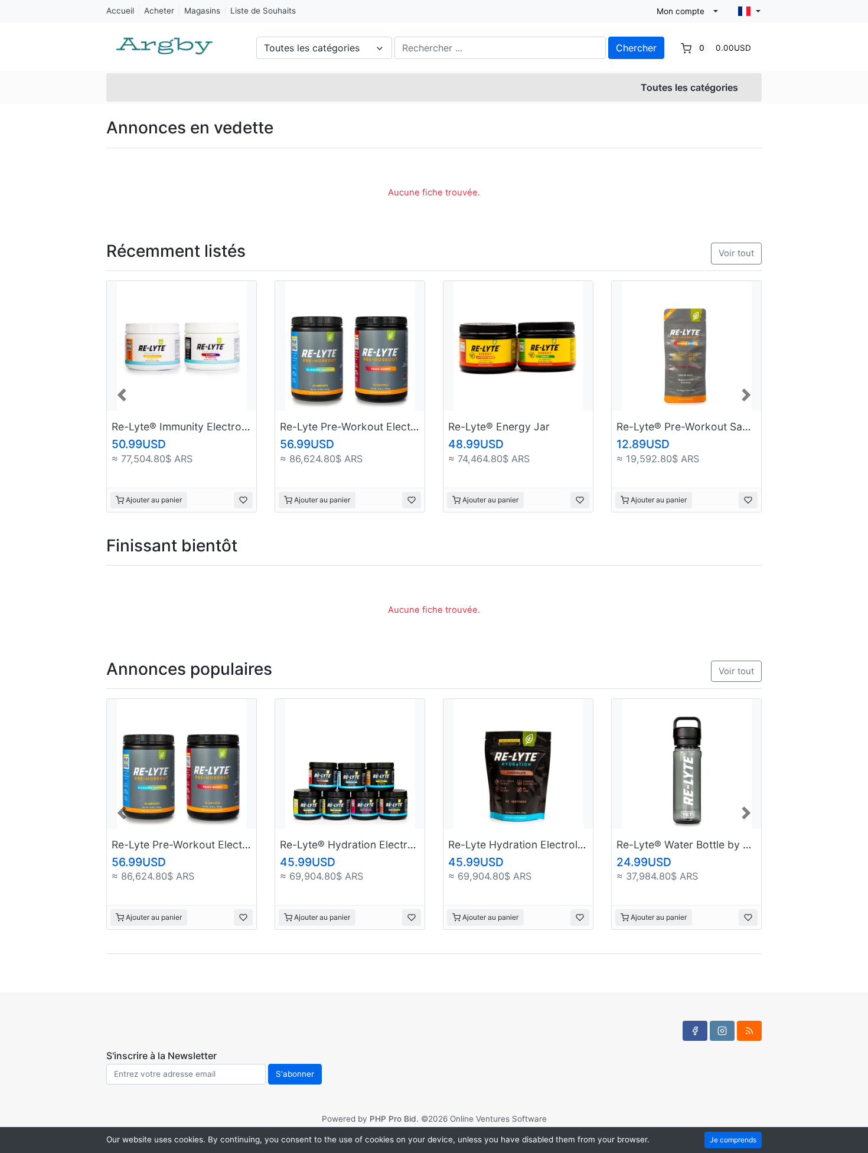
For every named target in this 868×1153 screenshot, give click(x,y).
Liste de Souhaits (263, 10)
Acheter (159, 10)
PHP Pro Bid (393, 1118)
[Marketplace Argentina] (165, 40)
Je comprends (733, 1139)
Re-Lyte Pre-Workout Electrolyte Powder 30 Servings (410, 426)
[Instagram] (722, 1031)
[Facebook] (695, 1031)
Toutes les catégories (689, 87)
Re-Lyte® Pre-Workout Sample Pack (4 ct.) (720, 426)
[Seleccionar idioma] (749, 11)
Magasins (202, 10)
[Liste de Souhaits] (243, 500)
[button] (122, 394)
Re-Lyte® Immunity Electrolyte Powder (206, 426)
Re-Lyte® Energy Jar (499, 426)
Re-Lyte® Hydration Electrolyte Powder (376, 844)
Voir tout (736, 253)
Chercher (636, 48)
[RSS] (749, 1031)
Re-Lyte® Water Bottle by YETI (691, 844)
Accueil (120, 10)
